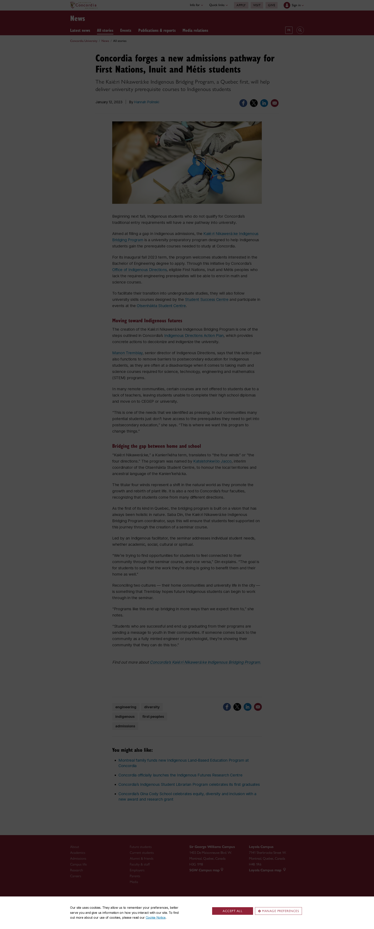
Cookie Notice (156, 917)
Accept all (233, 911)
